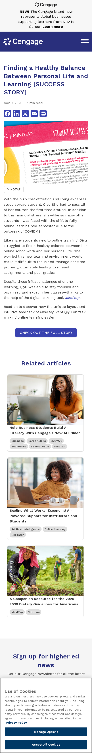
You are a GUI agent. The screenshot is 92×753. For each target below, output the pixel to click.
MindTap (14, 189)
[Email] (34, 113)
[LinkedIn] (16, 113)
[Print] (43, 113)
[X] (25, 113)
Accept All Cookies (46, 744)
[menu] (85, 41)
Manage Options (46, 732)
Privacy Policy (16, 722)
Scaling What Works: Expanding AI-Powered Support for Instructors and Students (43, 515)
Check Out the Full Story (46, 332)
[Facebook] (7, 113)
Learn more (52, 26)
